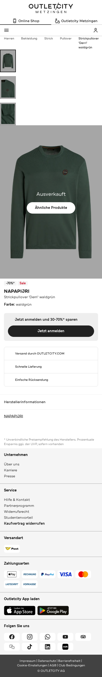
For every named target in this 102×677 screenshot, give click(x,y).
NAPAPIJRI (16, 291)
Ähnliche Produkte (51, 207)
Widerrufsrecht (16, 511)
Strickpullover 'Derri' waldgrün (88, 42)
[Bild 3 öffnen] (8, 114)
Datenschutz (47, 661)
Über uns (11, 464)
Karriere (10, 470)
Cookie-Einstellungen (32, 665)
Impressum (28, 661)
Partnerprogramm (19, 505)
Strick (48, 38)
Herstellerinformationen (25, 402)
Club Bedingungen (72, 665)
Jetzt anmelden (51, 331)
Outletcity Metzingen (51, 8)
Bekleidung (29, 38)
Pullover (66, 38)
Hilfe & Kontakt (17, 499)
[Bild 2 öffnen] (8, 87)
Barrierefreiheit (69, 661)
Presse (9, 476)
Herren (9, 38)
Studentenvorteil (18, 517)
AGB (53, 665)
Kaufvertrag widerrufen (24, 523)
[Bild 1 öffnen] (8, 61)
